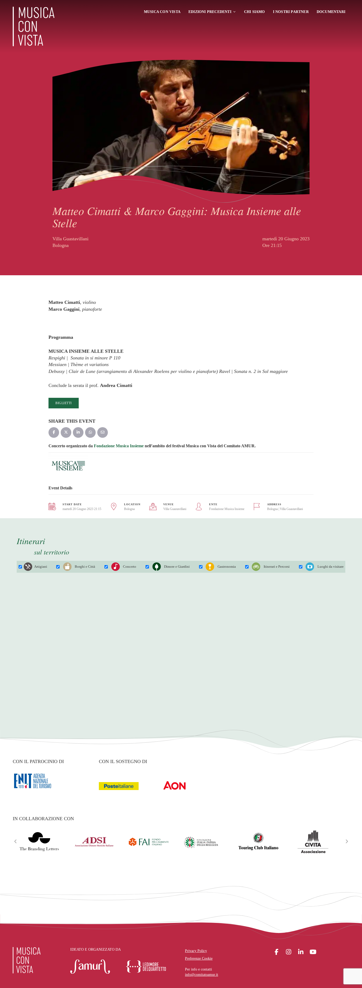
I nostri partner (291, 12)
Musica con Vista (162, 12)
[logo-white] (27, 960)
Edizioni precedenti (209, 12)
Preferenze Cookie (199, 958)
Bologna (129, 509)
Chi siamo (254, 12)
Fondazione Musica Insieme (119, 446)
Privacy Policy (196, 951)
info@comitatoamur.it (201, 975)
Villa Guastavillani (174, 509)
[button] (15, 842)
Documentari (331, 12)
